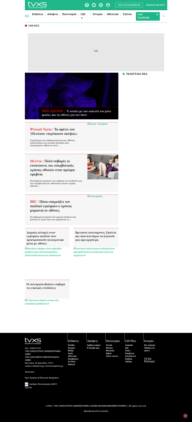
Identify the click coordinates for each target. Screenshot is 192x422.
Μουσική (110, 351)
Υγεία (70, 354)
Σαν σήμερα (149, 345)
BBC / (34, 202)
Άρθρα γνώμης (94, 345)
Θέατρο (109, 348)
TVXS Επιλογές (149, 360)
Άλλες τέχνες (112, 356)
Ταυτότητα (29, 372)
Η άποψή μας (93, 348)
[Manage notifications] (185, 416)
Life (126, 348)
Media (71, 351)
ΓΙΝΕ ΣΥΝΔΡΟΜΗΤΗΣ (129, 5)
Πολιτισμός (69, 14)
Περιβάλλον (73, 359)
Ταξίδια (128, 362)
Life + (83, 16)
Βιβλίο (109, 354)
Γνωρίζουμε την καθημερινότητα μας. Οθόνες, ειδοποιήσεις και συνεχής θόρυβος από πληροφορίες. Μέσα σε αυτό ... (52, 143)
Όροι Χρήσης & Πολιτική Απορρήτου (42, 378)
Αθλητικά (113, 14)
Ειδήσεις (37, 14)
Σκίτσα (127, 14)
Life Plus (130, 341)
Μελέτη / (37, 161)
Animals (129, 345)
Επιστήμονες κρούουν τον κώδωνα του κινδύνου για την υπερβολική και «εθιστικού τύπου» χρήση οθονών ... (56, 183)
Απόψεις (52, 14)
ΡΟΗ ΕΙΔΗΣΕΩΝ (143, 16)
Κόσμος (71, 348)
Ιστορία (97, 14)
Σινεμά (109, 345)
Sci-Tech (71, 362)
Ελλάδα (71, 345)
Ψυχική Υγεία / (42, 129)
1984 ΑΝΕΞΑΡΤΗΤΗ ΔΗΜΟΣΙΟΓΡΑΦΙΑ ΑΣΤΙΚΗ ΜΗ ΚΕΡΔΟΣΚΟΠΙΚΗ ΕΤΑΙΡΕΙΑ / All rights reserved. (100, 406)
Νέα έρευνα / (54, 111)
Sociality (104, 411)
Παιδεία (128, 359)
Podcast (71, 364)
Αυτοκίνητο (130, 356)
